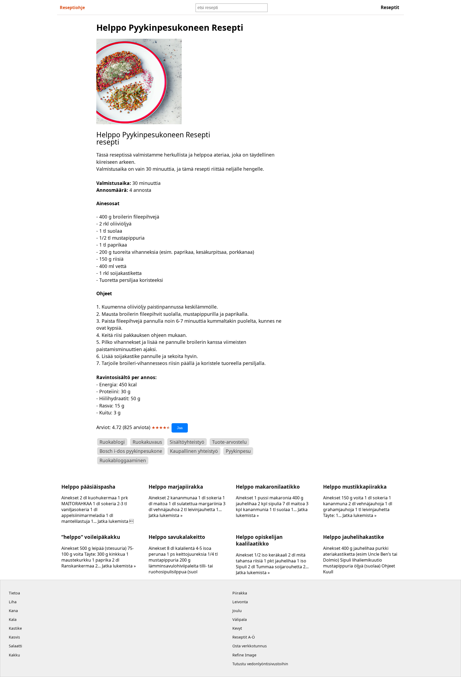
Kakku (14, 654)
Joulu (237, 610)
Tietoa (14, 593)
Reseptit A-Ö (243, 637)
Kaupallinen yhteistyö (194, 451)
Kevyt (237, 628)
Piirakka (239, 593)
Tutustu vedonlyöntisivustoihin (260, 663)
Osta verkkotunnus (249, 645)
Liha (13, 601)
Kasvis (14, 637)
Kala (13, 619)
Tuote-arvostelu (229, 442)
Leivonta (240, 601)
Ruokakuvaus (147, 442)
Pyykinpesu (238, 451)
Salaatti (15, 645)
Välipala (239, 619)
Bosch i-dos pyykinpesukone (131, 451)
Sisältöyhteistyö (187, 442)
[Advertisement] (333, 102)
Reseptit (390, 7)
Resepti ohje (72, 7)
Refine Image (244, 654)
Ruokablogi (112, 442)
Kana (13, 610)
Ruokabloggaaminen (123, 460)
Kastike (15, 628)
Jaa (179, 428)
